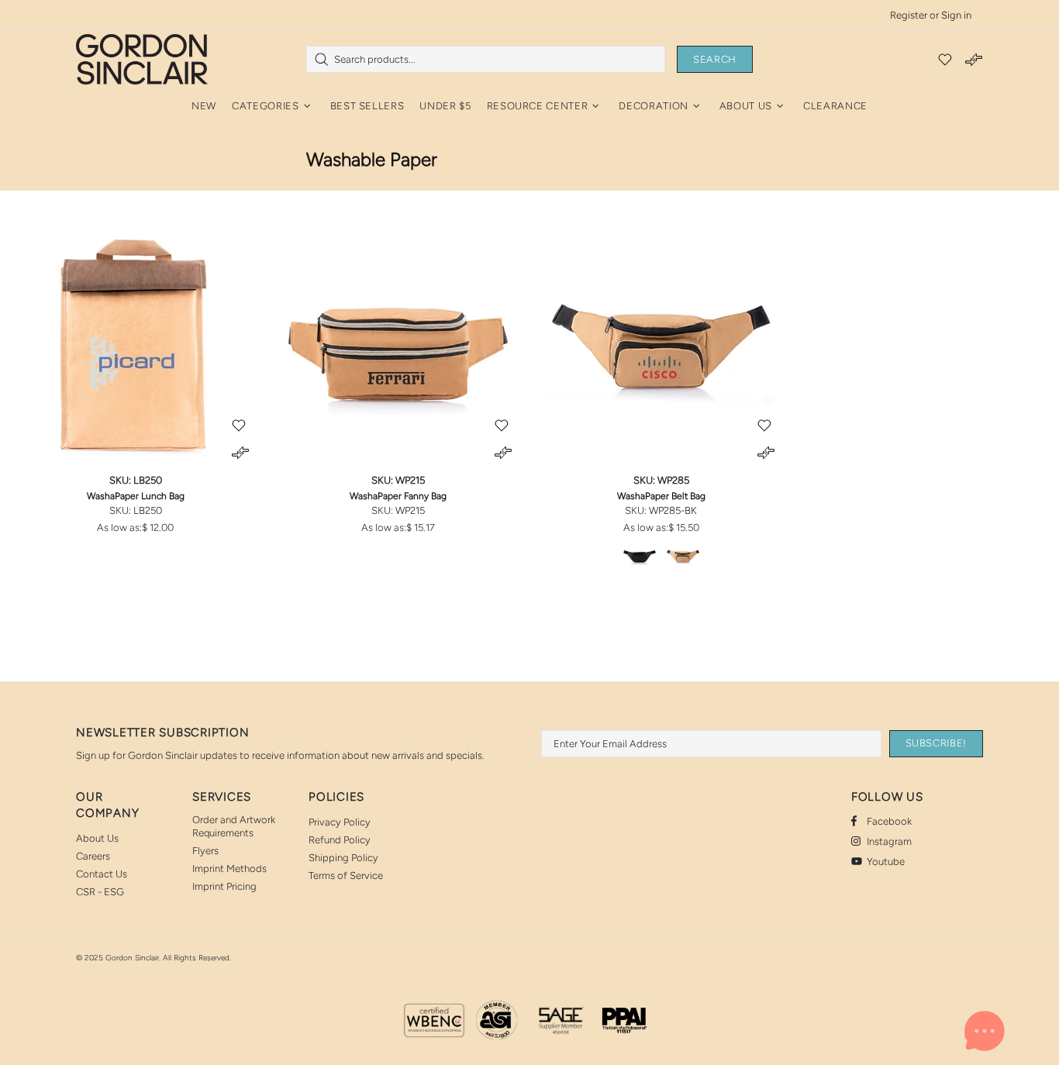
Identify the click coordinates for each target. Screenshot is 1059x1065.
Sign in (956, 15)
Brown (683, 555)
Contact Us (101, 874)
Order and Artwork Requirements (233, 826)
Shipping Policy (343, 857)
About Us (97, 838)
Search (714, 59)
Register (908, 15)
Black (639, 555)
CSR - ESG (100, 892)
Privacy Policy (340, 822)
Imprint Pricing (224, 886)
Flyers (205, 850)
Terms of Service (346, 875)
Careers (93, 856)
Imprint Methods (229, 868)
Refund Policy (340, 840)
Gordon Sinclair (142, 59)
